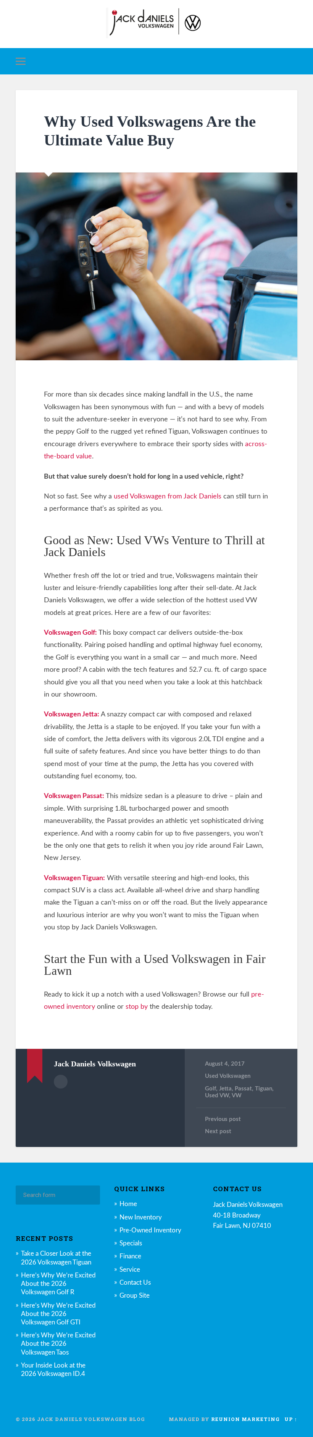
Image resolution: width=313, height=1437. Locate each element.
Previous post (223, 1119)
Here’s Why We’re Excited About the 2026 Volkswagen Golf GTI (58, 1314)
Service (129, 1269)
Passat (243, 1089)
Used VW (217, 1095)
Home (128, 1204)
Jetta (225, 1089)
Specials (130, 1243)
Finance (130, 1256)
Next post (218, 1131)
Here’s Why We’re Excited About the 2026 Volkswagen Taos (58, 1343)
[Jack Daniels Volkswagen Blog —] (156, 24)
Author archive (61, 1082)
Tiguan (263, 1089)
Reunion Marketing (245, 1419)
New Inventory (140, 1217)
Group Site (134, 1295)
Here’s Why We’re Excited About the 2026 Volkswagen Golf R (58, 1283)
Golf (210, 1089)
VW (237, 1095)
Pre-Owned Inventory (150, 1230)
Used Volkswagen (227, 1076)
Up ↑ (290, 1419)
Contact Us (135, 1282)
